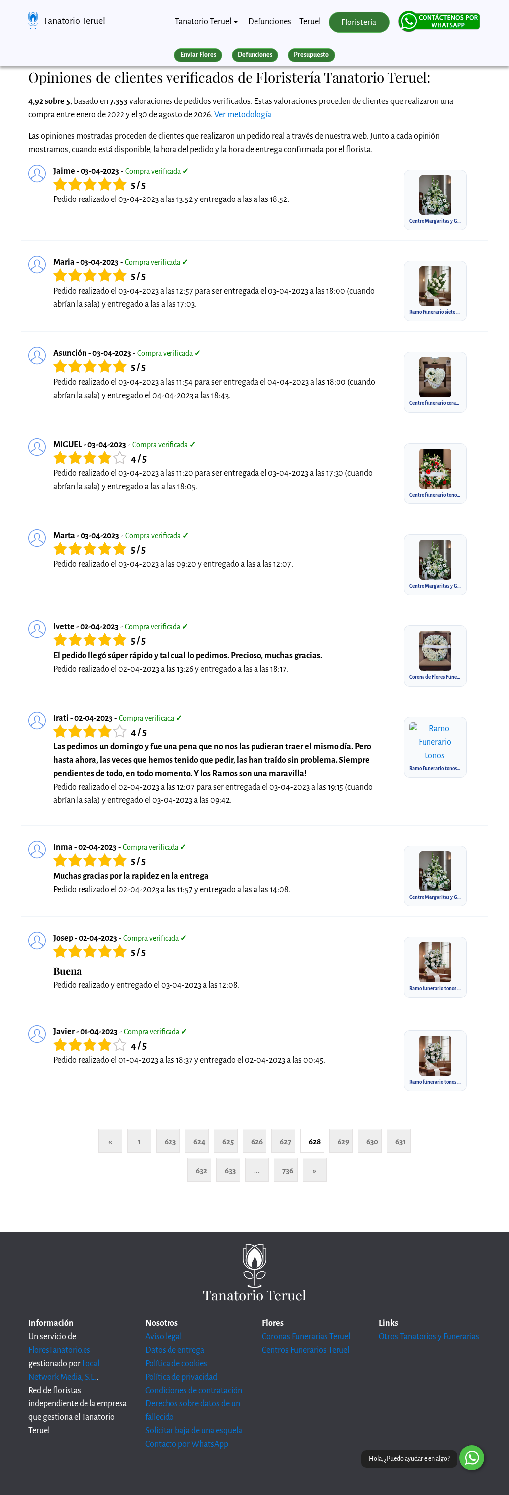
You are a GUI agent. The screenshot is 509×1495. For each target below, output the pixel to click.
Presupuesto (311, 54)
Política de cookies (176, 1363)
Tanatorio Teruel (74, 21)
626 (257, 1141)
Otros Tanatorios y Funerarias (429, 1336)
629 (343, 1141)
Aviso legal (163, 1336)
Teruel (310, 21)
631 (400, 1141)
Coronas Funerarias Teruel (306, 1336)
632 (201, 1170)
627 (285, 1141)
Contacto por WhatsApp (186, 1444)
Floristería (358, 22)
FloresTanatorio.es (59, 1350)
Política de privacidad (181, 1377)
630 (372, 1141)
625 (228, 1141)
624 (199, 1141)
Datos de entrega (174, 1350)
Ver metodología (242, 114)
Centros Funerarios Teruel (305, 1350)
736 (287, 1170)
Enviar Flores (198, 54)
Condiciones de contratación (193, 1390)
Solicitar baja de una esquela (193, 1430)
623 (170, 1141)
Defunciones (269, 21)
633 (230, 1170)
